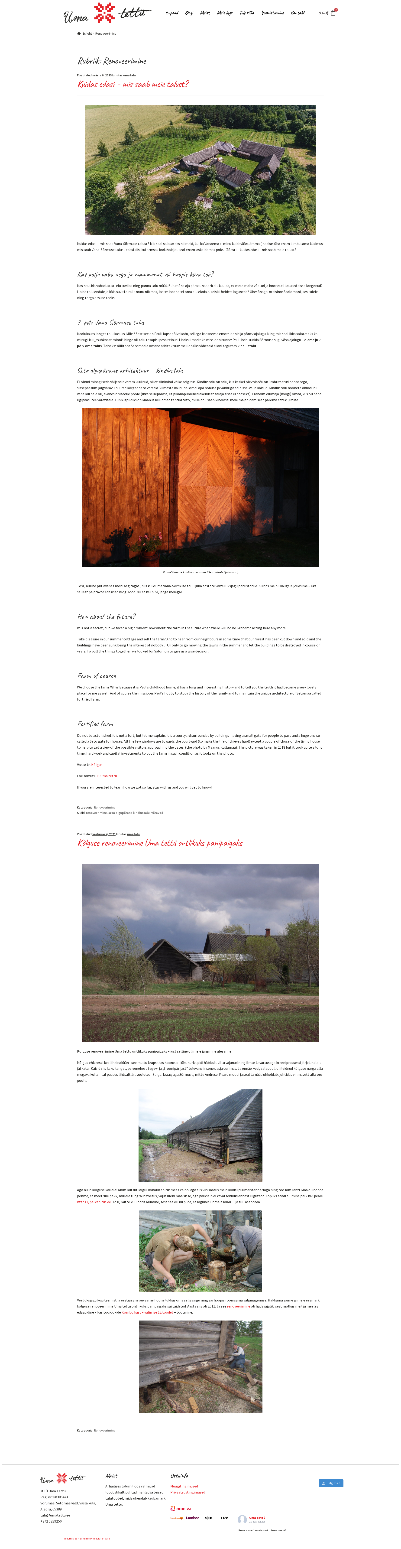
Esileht (87, 33)
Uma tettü (257, 1518)
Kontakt (297, 13)
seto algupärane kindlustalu (129, 813)
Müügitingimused (184, 1486)
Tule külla (246, 13)
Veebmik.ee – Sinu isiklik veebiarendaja (87, 1538)
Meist (205, 13)
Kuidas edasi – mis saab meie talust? (132, 84)
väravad (157, 813)
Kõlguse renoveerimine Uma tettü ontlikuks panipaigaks (159, 843)
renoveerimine (96, 813)
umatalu (129, 75)
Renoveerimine (104, 807)
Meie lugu (224, 13)
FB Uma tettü (106, 775)
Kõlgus (96, 764)
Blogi (189, 13)
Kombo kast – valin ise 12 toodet (147, 1312)
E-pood (172, 13)
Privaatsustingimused (187, 1492)
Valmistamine (272, 13)
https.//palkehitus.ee (94, 1202)
